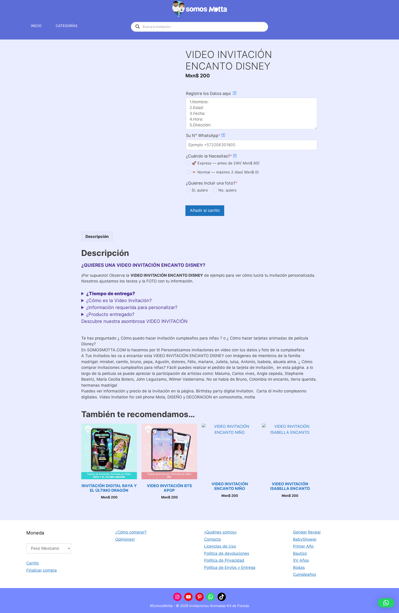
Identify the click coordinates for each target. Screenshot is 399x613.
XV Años (301, 560)
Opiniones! (125, 539)
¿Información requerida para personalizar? (131, 307)
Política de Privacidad (224, 560)
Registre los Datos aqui (210, 93)
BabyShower (305, 539)
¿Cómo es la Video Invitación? (119, 300)
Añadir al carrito (205, 210)
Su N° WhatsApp (205, 135)
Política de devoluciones (226, 553)
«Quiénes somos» (220, 532)
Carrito (32, 563)
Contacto (212, 539)
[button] (386, 602)
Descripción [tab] (97, 236)
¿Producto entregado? (110, 314)
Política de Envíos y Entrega (229, 567)
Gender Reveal (306, 532)
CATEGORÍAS (67, 26)
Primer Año (303, 546)
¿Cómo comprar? (131, 532)
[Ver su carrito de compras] (367, 26)
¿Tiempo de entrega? (110, 293)
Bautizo (300, 553)
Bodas (299, 567)
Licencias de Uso (220, 546)
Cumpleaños (304, 574)
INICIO (36, 26)
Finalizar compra (41, 570)
